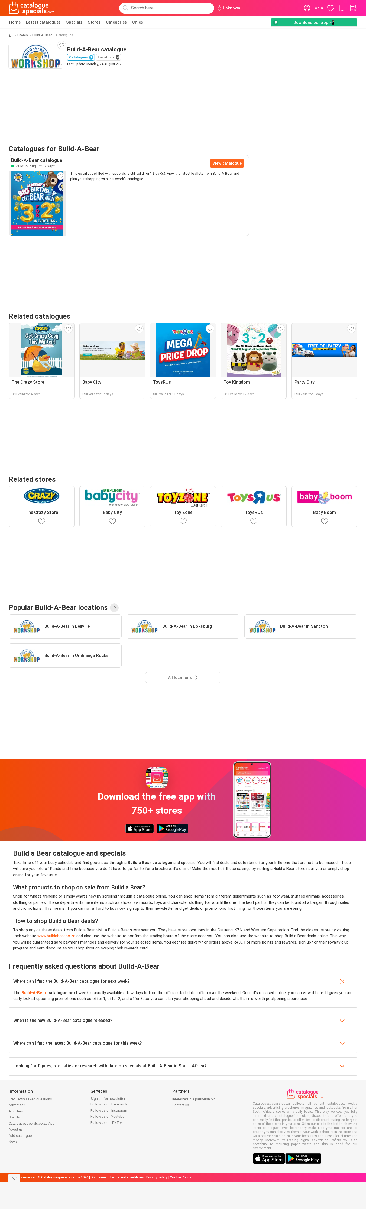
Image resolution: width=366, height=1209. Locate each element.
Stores (94, 22)
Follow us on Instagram (108, 1110)
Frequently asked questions (30, 1099)
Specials (74, 22)
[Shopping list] (353, 8)
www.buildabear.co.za (56, 936)
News (13, 1142)
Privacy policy (156, 1177)
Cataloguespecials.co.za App (32, 1123)
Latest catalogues (43, 22)
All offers (16, 1111)
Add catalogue (20, 1136)
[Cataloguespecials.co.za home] (32, 8)
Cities (137, 22)
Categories (116, 22)
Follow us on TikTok (106, 1123)
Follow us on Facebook (108, 1104)
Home (15, 22)
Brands (14, 1117)
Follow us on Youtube (107, 1116)
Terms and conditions (126, 1177)
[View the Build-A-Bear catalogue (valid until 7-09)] (37, 203)
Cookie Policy (180, 1177)
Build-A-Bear (42, 35)
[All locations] (114, 607)
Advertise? (17, 1105)
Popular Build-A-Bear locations (58, 607)
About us (16, 1129)
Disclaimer (99, 1177)
